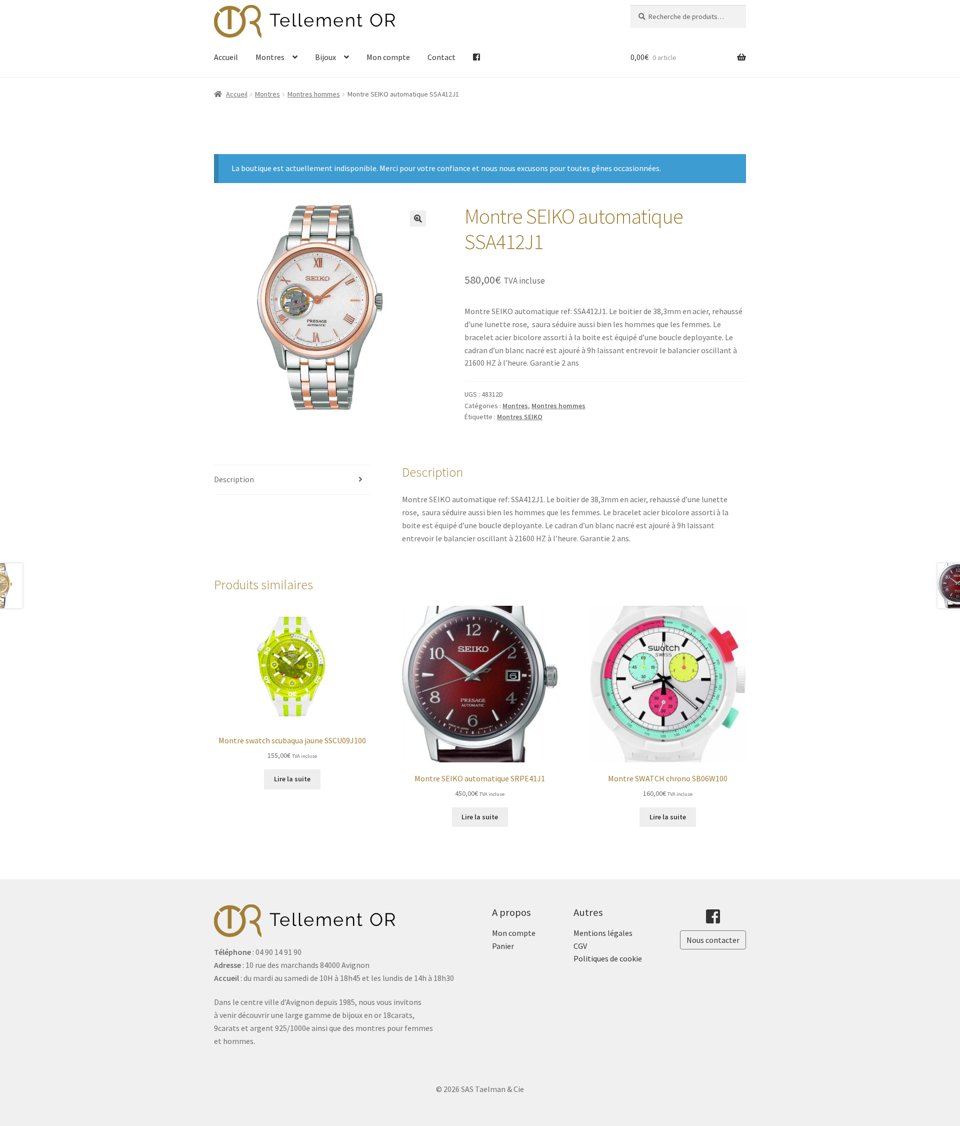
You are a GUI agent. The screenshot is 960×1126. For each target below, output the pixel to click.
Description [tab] (234, 479)
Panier (503, 946)
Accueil (226, 57)
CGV (580, 946)
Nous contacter (713, 940)
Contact (442, 57)
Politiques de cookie (608, 958)
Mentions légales (603, 933)
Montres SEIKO (519, 416)
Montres (270, 57)
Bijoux (325, 57)
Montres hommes (314, 94)
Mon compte (388, 57)
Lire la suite (292, 778)
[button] (418, 219)
